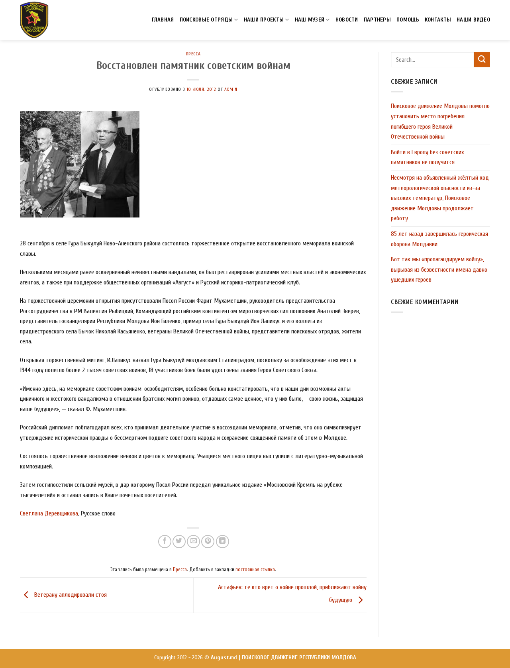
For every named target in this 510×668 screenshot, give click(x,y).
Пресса (193, 54)
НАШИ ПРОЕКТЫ (264, 19)
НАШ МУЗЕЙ (310, 19)
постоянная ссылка (255, 569)
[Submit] (482, 59)
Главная (163, 19)
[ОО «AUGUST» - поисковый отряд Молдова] (34, 20)
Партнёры (377, 19)
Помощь (407, 19)
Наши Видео (473, 19)
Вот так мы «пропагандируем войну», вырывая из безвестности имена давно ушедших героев (439, 269)
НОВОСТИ (346, 19)
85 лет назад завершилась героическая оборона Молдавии (439, 239)
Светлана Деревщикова (49, 513)
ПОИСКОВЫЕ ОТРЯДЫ (206, 19)
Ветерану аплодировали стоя (70, 594)
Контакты (438, 19)
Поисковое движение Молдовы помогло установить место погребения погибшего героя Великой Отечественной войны (440, 121)
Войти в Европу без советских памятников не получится (427, 157)
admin (230, 89)
